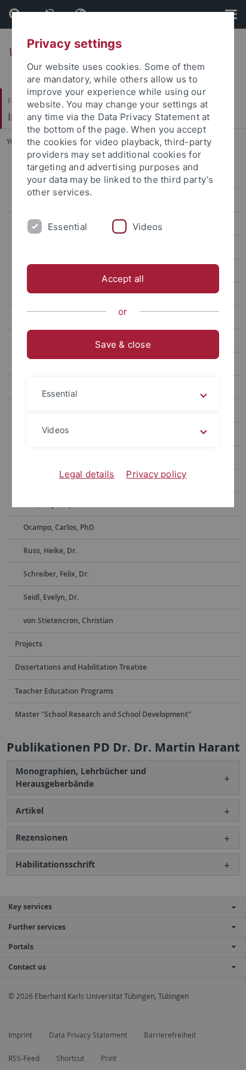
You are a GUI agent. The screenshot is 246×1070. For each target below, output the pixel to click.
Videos (147, 226)
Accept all (123, 278)
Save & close (123, 344)
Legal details (86, 474)
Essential (67, 226)
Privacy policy (156, 474)
